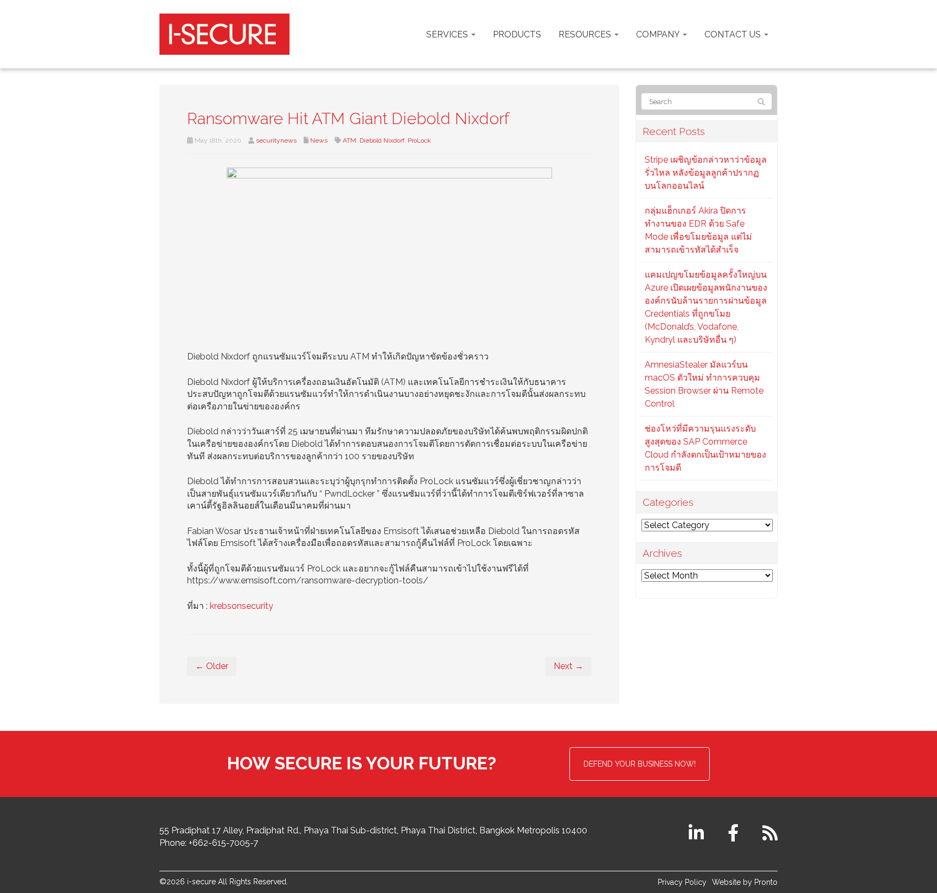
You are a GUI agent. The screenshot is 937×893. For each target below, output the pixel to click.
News (319, 140)
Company (659, 34)
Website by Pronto (745, 882)
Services (448, 34)
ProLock (419, 140)
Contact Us (733, 34)
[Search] (761, 102)
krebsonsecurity (241, 606)
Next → (568, 666)
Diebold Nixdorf (382, 140)
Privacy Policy (682, 882)
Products (517, 34)
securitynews (276, 140)
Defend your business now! (639, 764)
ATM (349, 140)
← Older (211, 666)
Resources (586, 34)
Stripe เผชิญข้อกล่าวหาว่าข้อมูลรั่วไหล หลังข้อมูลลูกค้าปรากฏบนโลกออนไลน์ (706, 173)
